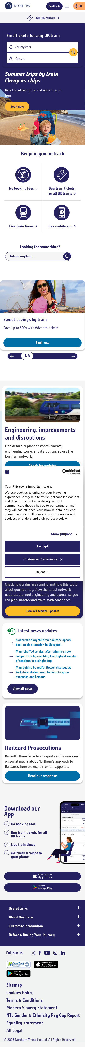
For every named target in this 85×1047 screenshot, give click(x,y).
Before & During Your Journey (32, 935)
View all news (22, 689)
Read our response (42, 776)
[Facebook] (40, 953)
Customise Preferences (40, 559)
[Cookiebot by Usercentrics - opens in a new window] (62, 472)
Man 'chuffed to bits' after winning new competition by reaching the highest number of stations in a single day (47, 656)
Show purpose (61, 534)
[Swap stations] (73, 52)
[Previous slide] (12, 356)
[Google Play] (18, 973)
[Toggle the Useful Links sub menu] (78, 908)
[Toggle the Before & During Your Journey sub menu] (78, 934)
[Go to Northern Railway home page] (17, 8)
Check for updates (43, 465)
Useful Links (18, 908)
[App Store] (46, 964)
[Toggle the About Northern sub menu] (78, 917)
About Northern (21, 917)
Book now (17, 106)
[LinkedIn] (63, 953)
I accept (42, 546)
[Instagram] (55, 953)
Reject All (42, 572)
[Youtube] (47, 953)
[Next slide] (73, 356)
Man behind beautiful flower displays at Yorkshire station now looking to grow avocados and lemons (43, 672)
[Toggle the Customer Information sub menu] (78, 926)
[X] (33, 953)
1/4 (27, 355)
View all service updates (42, 611)
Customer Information (26, 926)
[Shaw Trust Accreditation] (18, 964)
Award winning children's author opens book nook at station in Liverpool (43, 642)
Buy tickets (54, 6)
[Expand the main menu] (67, 6)
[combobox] (42, 47)
